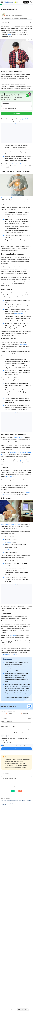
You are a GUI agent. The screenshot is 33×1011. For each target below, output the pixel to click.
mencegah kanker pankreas (9, 654)
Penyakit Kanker (5, 6)
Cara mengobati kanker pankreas (10, 524)
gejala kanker (23, 344)
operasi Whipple (9, 476)
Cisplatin (7, 549)
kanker (9, 34)
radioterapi (13, 635)
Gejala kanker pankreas (7, 198)
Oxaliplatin (8, 542)
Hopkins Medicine (18, 437)
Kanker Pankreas (14, 6)
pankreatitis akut (18, 313)
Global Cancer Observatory (19, 164)
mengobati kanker (23, 460)
